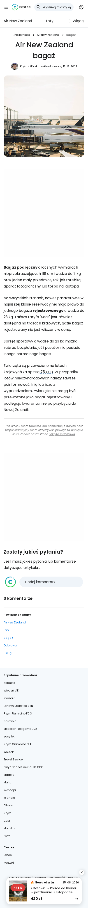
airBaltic (9, 683)
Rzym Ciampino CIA (17, 744)
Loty (49, 20)
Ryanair (9, 698)
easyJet (9, 736)
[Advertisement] (44, 213)
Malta (8, 782)
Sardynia (10, 721)
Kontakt (9, 863)
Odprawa (10, 645)
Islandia (9, 798)
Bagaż (71, 35)
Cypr (7, 821)
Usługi (8, 653)
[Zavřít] (81, 872)
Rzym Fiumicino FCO (18, 713)
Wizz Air (9, 752)
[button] (6, 7)
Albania (9, 805)
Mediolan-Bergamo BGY (20, 729)
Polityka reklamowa (62, 434)
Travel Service (13, 759)
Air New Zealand (18, 20)
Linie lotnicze (21, 35)
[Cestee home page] (21, 7)
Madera (9, 775)
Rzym (7, 813)
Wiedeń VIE (11, 690)
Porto (7, 836)
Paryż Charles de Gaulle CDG (23, 767)
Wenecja (10, 790)
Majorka (9, 828)
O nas (8, 855)
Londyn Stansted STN (18, 706)
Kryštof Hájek (28, 66)
